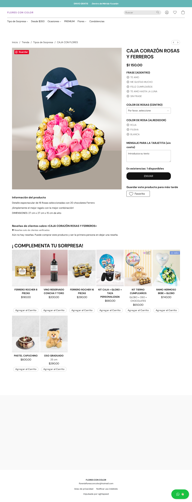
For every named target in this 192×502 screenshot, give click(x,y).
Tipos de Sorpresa (43, 42)
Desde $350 (38, 21)
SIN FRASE (136, 96)
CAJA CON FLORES (67, 42)
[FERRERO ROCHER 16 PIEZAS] (82, 268)
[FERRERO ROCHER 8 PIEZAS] (25, 268)
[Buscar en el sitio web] (158, 12)
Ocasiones (54, 21)
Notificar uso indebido (107, 488)
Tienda (25, 42)
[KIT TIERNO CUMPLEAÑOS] (138, 268)
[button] (180, 494)
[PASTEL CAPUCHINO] (25, 334)
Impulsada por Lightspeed (96, 494)
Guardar (23, 51)
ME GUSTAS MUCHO (141, 82)
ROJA (133, 125)
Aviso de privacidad (83, 488)
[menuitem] (173, 42)
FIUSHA (134, 129)
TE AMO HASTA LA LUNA (143, 91)
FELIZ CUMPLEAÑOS (141, 86)
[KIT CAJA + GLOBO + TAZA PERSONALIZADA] (110, 268)
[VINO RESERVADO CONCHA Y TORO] (54, 268)
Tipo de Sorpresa (17, 21)
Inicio (15, 42)
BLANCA (135, 134)
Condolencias (96, 21)
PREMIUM (69, 21)
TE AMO (134, 77)
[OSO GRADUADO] (54, 334)
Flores (81, 21)
